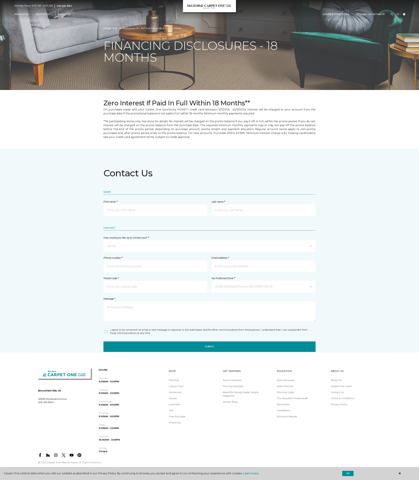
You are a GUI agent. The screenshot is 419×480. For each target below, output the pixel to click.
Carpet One (110, 28)
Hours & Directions (336, 14)
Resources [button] (43, 14)
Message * (109, 299)
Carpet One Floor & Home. (62, 462)
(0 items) (404, 14)
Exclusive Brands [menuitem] (287, 416)
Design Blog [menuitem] (230, 401)
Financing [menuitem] (175, 422)
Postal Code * (111, 278)
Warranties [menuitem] (283, 404)
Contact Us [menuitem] (337, 392)
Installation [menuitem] (283, 410)
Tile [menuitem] (171, 410)
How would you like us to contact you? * (126, 238)
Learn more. (251, 473)
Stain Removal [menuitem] (285, 380)
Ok (348, 473)
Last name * (218, 202)
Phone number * (113, 258)
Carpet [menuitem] (173, 398)
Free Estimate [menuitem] (177, 416)
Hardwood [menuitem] (175, 392)
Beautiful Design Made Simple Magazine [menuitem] (241, 394)
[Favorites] (398, 14)
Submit (209, 346)
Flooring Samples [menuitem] (233, 386)
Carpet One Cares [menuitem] (341, 386)
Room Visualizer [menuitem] (232, 380)
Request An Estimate (370, 14)
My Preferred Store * (223, 278)
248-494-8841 (64, 5)
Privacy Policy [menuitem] (339, 404)
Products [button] (22, 14)
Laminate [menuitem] (174, 404)
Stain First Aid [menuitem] (285, 386)
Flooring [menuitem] (174, 380)
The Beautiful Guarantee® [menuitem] (292, 398)
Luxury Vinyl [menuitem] (176, 386)
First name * (110, 202)
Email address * (220, 258)
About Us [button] (64, 14)
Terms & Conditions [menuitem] (342, 398)
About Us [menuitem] (336, 380)
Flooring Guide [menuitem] (285, 392)
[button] (392, 14)
